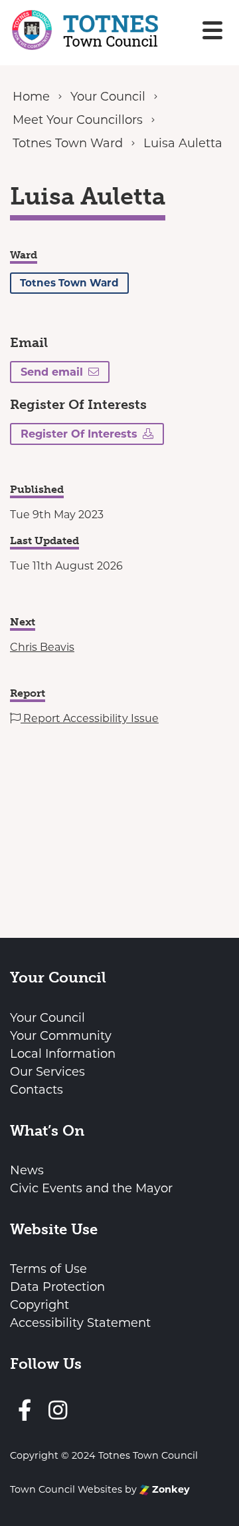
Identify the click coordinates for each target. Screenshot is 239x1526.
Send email (52, 371)
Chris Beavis (42, 647)
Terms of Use (48, 1269)
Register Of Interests (79, 433)
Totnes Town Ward (69, 282)
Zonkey (169, 1489)
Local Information (63, 1053)
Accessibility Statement (80, 1323)
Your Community (61, 1035)
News (27, 1170)
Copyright (39, 1305)
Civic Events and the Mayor (91, 1188)
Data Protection (57, 1287)
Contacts (36, 1089)
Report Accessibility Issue (90, 718)
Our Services (47, 1071)
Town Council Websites (66, 1489)
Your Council (47, 1017)
